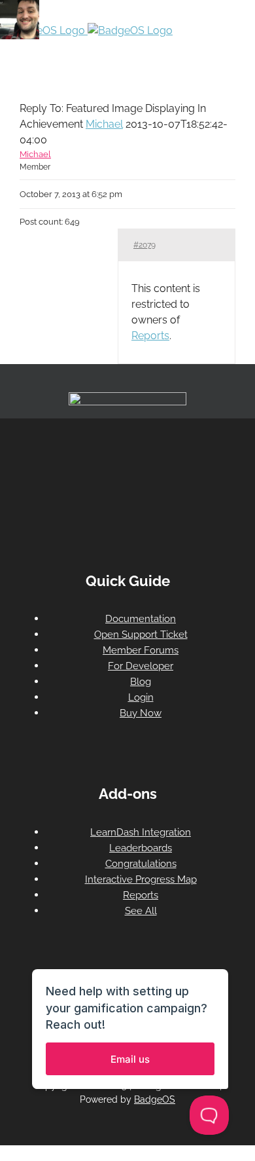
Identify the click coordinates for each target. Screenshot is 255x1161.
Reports (150, 335)
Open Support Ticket (141, 634)
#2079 (144, 244)
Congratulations (141, 864)
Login (141, 697)
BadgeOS (154, 1099)
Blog (140, 682)
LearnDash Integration (140, 832)
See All (141, 911)
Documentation (140, 619)
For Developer (140, 666)
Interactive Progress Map (141, 879)
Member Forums (140, 650)
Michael (104, 124)
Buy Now (141, 713)
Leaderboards (140, 848)
